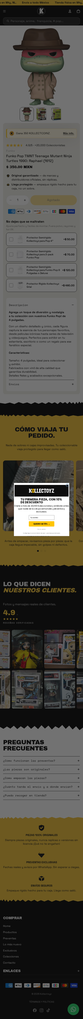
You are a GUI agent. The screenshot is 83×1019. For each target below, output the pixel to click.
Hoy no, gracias (41, 529)
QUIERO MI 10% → (41, 523)
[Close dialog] (67, 485)
